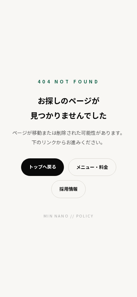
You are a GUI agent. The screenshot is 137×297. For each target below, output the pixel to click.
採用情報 (68, 188)
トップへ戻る (42, 166)
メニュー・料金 (92, 167)
